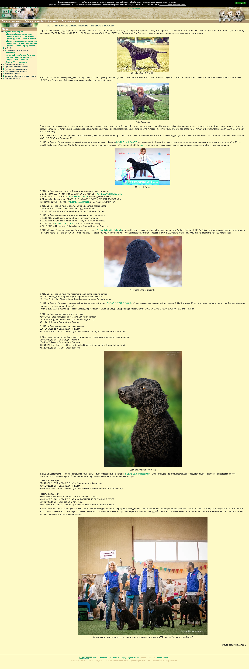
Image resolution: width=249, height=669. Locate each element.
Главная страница (11, 21)
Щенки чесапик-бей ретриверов (20, 46)
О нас (96, 658)
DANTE (143, 145)
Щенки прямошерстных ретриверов (22, 41)
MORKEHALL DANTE (126, 142)
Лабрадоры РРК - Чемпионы (19, 57)
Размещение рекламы (133, 8)
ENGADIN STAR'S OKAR (119, 303)
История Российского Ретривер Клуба (24, 55)
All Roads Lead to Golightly (109, 230)
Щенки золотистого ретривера (20, 36)
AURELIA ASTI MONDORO (109, 194)
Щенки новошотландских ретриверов (23, 43)
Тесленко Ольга (163, 658)
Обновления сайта (34, 21)
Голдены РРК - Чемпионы (17, 60)
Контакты (53, 21)
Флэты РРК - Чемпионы (16, 62)
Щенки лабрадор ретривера (19, 34)
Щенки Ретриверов (14, 32)
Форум (82, 21)
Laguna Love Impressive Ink (138, 474)
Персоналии (68, 21)
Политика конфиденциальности (125, 658)
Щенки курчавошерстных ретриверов (23, 39)
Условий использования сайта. (173, 5)
